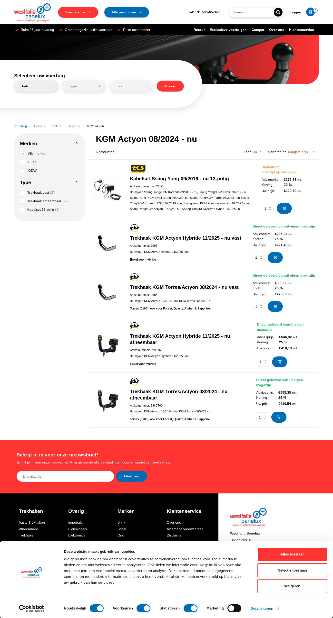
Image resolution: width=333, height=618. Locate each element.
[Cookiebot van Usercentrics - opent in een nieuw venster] (31, 608)
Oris (121, 535)
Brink (121, 522)
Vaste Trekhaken (32, 522)
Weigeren (292, 586)
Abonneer (131, 476)
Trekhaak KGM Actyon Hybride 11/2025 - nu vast (185, 238)
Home (38, 126)
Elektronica (76, 535)
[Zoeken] (278, 12)
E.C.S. (32, 162)
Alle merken (36, 153)
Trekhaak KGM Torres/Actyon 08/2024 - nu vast (184, 287)
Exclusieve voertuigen (228, 30)
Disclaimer (175, 535)
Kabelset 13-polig (43, 209)
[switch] (143, 608)
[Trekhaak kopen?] (32, 12)
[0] (309, 12)
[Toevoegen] (284, 208)
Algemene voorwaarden (185, 529)
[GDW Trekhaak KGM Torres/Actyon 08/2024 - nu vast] (107, 292)
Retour (199, 30)
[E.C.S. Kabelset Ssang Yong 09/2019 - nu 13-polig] (107, 189)
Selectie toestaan (292, 570)
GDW (32, 171)
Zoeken (170, 86)
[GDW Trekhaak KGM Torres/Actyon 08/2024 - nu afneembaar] (107, 400)
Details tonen (261, 608)
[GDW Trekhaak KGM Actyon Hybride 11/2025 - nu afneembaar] (107, 344)
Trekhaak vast (40, 192)
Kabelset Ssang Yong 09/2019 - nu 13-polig (179, 178)
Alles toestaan (292, 554)
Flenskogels (77, 529)
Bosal (122, 529)
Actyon (72, 126)
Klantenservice (301, 30)
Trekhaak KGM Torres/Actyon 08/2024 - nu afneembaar (178, 394)
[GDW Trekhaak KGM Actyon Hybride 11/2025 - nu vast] (107, 243)
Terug (22, 126)
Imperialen (76, 522)
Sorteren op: (277, 152)
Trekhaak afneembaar (47, 201)
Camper (258, 30)
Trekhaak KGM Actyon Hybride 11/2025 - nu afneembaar (180, 339)
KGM (55, 126)
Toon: (248, 152)
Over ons (276, 30)
